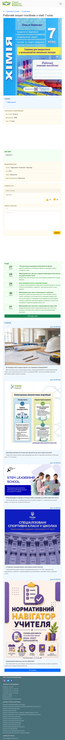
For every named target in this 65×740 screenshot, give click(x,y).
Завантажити (11, 102)
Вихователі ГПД (7, 697)
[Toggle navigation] (60, 4)
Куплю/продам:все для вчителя (12, 699)
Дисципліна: (10, 117)
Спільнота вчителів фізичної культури (14, 726)
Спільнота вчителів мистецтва (11, 724)
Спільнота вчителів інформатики (12, 718)
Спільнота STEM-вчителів (10, 728)
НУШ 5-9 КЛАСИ (7, 695)
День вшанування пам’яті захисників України (33, 283)
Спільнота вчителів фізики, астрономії (14, 704)
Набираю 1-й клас (8, 687)
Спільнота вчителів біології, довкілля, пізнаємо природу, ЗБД (20, 712)
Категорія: (9, 114)
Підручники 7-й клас (12, 11)
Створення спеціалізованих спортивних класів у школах (24, 567)
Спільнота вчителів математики (12, 722)
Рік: (7, 171)
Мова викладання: (11, 178)
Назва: (8, 167)
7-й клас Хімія (25, 11)
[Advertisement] (32, 136)
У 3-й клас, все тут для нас (10, 691)
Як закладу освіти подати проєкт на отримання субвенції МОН (26, 367)
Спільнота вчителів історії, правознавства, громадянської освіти (22, 714)
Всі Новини (32, 670)
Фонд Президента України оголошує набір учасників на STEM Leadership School (32, 498)
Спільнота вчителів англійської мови (13, 720)
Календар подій (32, 316)
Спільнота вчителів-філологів (11, 708)
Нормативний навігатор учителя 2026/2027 (20, 661)
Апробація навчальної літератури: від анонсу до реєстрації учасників (29, 452)
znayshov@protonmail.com (10, 738)
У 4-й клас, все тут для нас (10, 693)
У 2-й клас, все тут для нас (10, 689)
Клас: (7, 121)
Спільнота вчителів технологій (11, 716)
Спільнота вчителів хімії (9, 710)
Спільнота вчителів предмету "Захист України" (16, 732)
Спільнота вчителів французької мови (14, 730)
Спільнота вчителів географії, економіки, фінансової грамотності (21, 706)
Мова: (7, 174)
